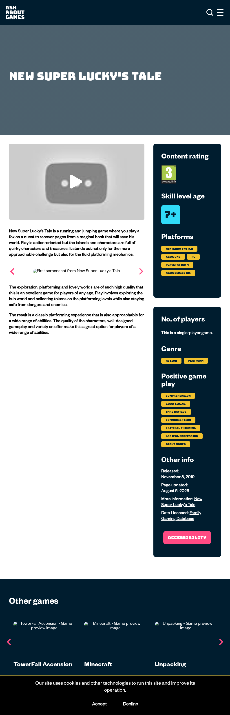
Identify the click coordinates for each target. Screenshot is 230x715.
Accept (99, 704)
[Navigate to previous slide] (12, 271)
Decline (130, 704)
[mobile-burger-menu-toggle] (220, 12)
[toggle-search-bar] (210, 12)
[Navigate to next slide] (141, 271)
